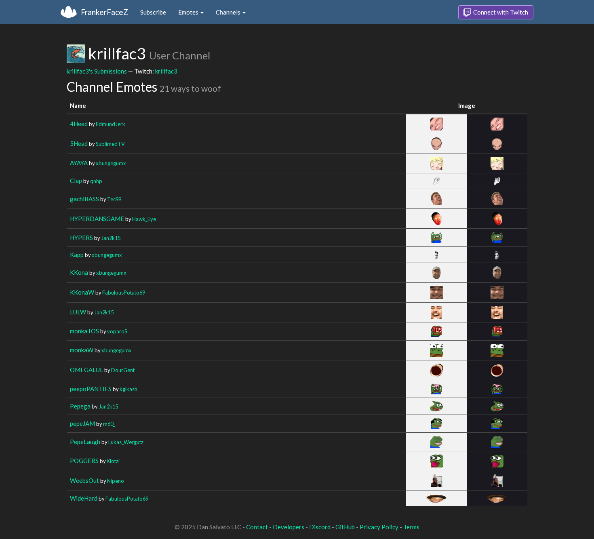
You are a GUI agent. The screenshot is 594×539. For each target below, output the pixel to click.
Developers (288, 527)
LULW (78, 312)
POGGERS (84, 460)
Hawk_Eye (144, 219)
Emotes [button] (189, 12)
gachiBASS (84, 198)
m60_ (109, 424)
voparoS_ (118, 331)
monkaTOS (84, 331)
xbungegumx (111, 163)
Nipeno (115, 481)
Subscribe (153, 12)
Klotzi (113, 461)
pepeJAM (82, 423)
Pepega (80, 406)
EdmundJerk (110, 124)
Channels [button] (229, 12)
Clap (76, 180)
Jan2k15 (110, 238)
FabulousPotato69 (123, 292)
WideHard (83, 498)
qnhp (96, 181)
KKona (79, 272)
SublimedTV (110, 144)
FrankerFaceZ (104, 12)
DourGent (123, 370)
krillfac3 (166, 71)
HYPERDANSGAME (97, 218)
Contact (257, 527)
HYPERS (81, 237)
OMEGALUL (86, 369)
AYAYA (79, 162)
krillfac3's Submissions (97, 71)
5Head (79, 143)
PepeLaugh (85, 441)
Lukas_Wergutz (125, 442)
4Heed (79, 123)
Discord (320, 527)
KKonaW (82, 292)
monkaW (81, 350)
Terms (411, 527)
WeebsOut (84, 480)
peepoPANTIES (91, 388)
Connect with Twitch (500, 12)
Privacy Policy (379, 527)
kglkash (128, 389)
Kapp (77, 254)
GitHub (345, 527)
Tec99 (114, 199)
